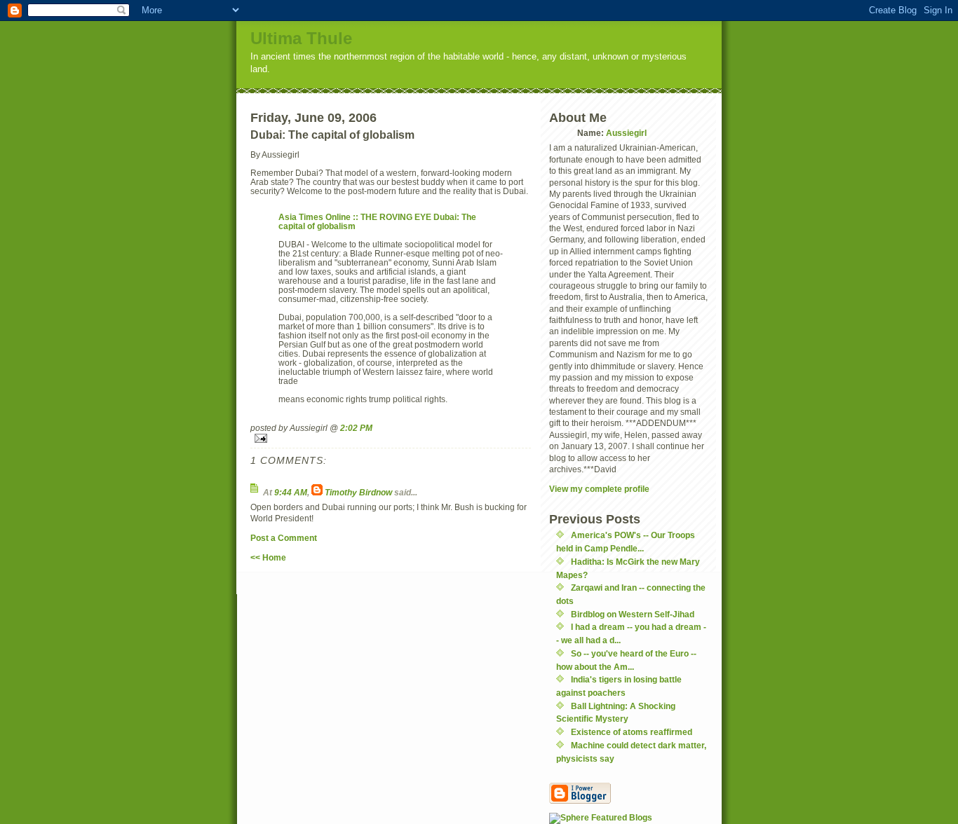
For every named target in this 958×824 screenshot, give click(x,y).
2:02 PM (356, 427)
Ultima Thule (301, 38)
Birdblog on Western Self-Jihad (632, 614)
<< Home (268, 557)
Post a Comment (283, 537)
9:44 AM (290, 492)
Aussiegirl (626, 132)
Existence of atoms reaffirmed (631, 731)
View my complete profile (599, 488)
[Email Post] (390, 438)
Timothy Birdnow (358, 492)
